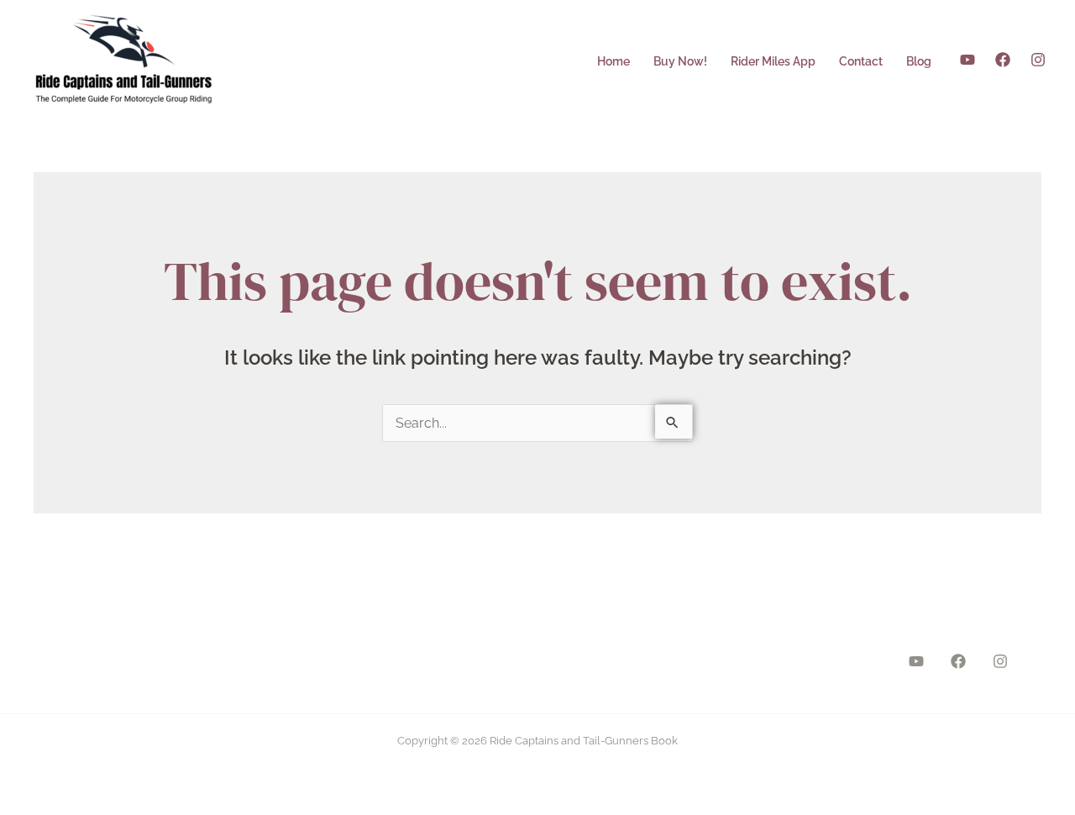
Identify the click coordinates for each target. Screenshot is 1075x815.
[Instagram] (1038, 59)
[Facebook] (1002, 59)
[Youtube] (967, 59)
